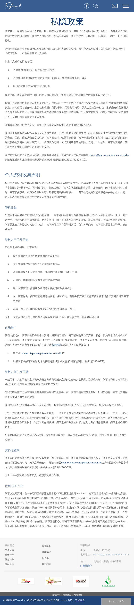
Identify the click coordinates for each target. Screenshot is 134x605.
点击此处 (56, 344)
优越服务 (9, 559)
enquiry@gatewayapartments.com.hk (109, 154)
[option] (26, 581)
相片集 (45, 558)
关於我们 (9, 545)
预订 (114, 6)
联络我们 (46, 563)
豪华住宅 (9, 554)
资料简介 (87, 565)
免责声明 (56, 595)
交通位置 (9, 550)
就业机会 (46, 546)
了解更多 (79, 600)
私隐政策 (67, 595)
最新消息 (46, 552)
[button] (116, 601)
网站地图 (78, 595)
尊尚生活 (9, 564)
